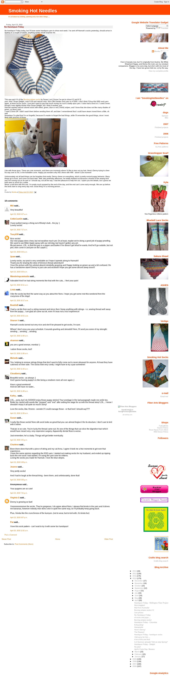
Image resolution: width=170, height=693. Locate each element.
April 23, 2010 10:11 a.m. (19, 285)
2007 (135, 664)
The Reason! (139, 632)
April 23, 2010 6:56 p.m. (19, 480)
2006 (135, 666)
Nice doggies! (139, 605)
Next (120, 411)
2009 (135, 659)
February (138, 654)
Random (133, 411)
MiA (12, 206)
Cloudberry (15, 373)
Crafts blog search (161, 561)
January (138, 657)
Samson (165, 116)
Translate (164, 28)
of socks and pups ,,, (142, 617)
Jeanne (13, 467)
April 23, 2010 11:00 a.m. (19, 336)
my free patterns (161, 147)
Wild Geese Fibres (161, 432)
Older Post (108, 539)
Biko (166, 118)
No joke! (137, 647)
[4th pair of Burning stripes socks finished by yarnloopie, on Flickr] (35, 95)
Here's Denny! (139, 630)
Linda (13, 290)
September (139, 588)
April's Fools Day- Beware (144, 649)
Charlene (14, 445)
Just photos (138, 613)
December (139, 581)
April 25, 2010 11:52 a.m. (19, 531)
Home (57, 539)
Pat (11, 522)
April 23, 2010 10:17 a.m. (19, 300)
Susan (13, 418)
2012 (135, 574)
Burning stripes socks (32, 99)
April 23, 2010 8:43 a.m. (19, 252)
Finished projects (161, 127)
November (139, 583)
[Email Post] (35, 192)
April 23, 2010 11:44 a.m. (19, 369)
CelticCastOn (16, 219)
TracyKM (14, 234)
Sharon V (14, 320)
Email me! (164, 396)
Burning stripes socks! (143, 620)
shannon (14, 340)
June (137, 595)
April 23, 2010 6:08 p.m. (19, 462)
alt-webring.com (127, 414)
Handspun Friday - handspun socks (148, 635)
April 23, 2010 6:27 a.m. (19, 214)
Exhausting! (138, 625)
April (137, 600)
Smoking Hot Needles (32, 10)
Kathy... (13, 396)
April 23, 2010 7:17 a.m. (19, 230)
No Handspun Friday (142, 615)
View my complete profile (158, 71)
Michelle (14, 358)
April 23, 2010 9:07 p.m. (19, 517)
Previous (126, 411)
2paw (12, 256)
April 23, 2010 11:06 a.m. (19, 353)
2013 (135, 571)
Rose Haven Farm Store (158, 430)
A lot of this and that (142, 639)
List (132, 410)
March (137, 652)
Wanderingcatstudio (19, 276)
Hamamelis (138, 627)
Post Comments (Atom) (24, 544)
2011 (135, 576)
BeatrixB (14, 305)
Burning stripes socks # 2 (144, 610)
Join (127, 410)
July (136, 593)
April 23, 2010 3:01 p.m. (19, 440)
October (138, 586)
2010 (135, 578)
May (137, 598)
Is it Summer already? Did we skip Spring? (151, 642)
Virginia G (14, 498)
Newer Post (6, 539)
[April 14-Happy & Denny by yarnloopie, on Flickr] (36, 166)
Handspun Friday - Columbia (145, 622)
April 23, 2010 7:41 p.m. (19, 493)
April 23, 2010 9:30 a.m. (19, 272)
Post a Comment (11, 535)
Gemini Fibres (162, 428)
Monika (157, 51)
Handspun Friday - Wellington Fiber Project (151, 603)
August (138, 591)
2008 (135, 661)
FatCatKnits (163, 426)
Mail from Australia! (141, 608)
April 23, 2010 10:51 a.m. (19, 316)
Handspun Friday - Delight (144, 644)
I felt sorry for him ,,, (142, 637)
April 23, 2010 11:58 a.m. (19, 413)
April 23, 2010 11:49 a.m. (19, 391)
